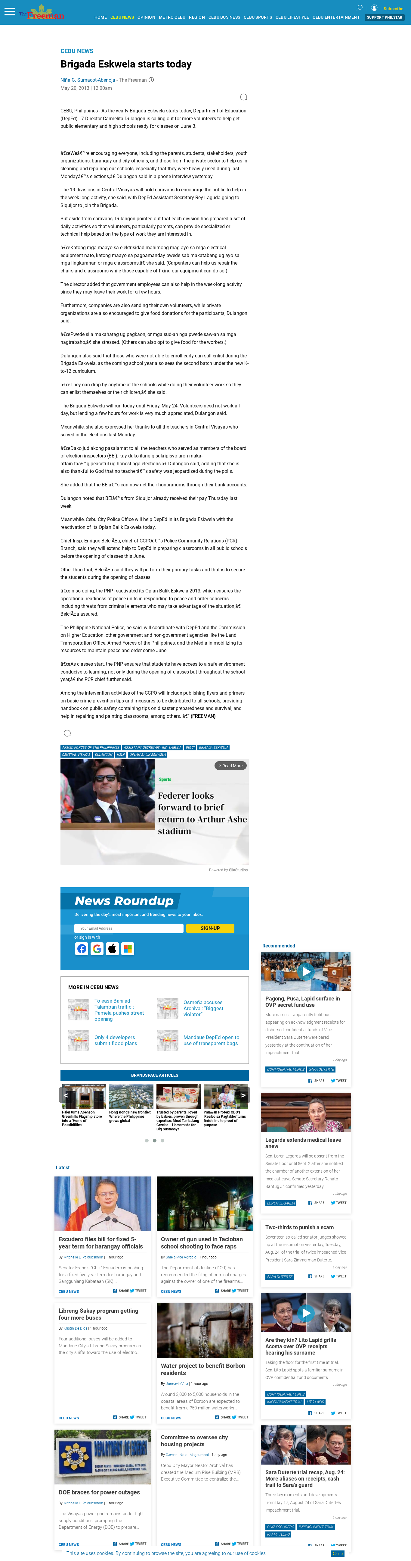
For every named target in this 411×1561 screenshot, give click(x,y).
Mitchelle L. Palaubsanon (83, 1257)
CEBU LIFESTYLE (292, 17)
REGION (197, 17)
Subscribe (393, 8)
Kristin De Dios (75, 1328)
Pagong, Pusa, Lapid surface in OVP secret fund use (302, 1001)
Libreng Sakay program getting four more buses (98, 1314)
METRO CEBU (172, 17)
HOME (100, 17)
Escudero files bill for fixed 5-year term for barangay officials (101, 1243)
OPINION (146, 17)
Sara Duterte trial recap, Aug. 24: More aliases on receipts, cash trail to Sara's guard (305, 1478)
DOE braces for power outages (99, 1492)
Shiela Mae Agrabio (181, 1257)
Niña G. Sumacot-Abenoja (87, 80)
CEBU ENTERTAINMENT (336, 17)
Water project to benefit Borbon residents (203, 1369)
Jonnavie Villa (177, 1384)
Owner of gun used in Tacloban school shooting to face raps (202, 1243)
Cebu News (76, 51)
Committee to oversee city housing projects (194, 1441)
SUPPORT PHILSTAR (384, 17)
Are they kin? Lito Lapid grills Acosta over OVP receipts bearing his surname (300, 1346)
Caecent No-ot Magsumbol (187, 1455)
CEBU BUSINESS (224, 17)
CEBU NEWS (122, 17)
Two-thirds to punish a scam (299, 1227)
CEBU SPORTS (258, 17)
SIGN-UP (210, 928)
